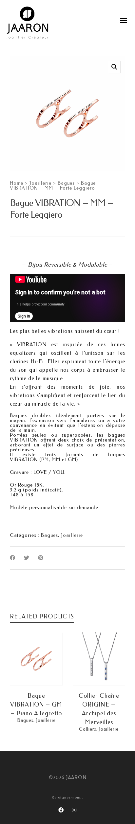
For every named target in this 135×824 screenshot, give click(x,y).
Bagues (66, 183)
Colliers (87, 729)
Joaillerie (40, 183)
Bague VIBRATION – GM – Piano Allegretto (36, 704)
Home (16, 183)
